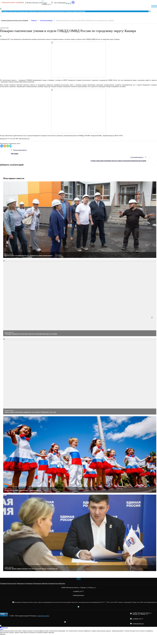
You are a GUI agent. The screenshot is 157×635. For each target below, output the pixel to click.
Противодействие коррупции (55, 11)
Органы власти (13, 11)
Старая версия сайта (43, 616)
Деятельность (33, 11)
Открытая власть (23, 11)
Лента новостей (8, 488)
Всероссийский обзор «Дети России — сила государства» (23, 490)
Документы (68, 11)
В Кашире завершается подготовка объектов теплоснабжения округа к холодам (31, 334)
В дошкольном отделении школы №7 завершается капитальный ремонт (28, 255)
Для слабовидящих (60, 2)
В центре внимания (9, 254)
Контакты (62, 583)
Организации (42, 11)
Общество (76, 11)
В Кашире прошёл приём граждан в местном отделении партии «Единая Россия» (31, 569)
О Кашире (5, 11)
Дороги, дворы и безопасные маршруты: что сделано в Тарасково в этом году (30, 412)
